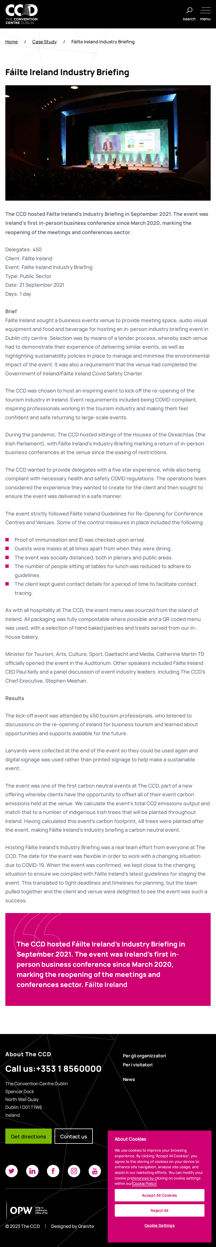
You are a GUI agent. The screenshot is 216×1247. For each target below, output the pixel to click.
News (129, 1079)
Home (11, 41)
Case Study (44, 41)
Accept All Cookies (159, 1195)
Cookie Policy (144, 1183)
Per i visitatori (137, 1064)
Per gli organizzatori (144, 1055)
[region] (160, 1186)
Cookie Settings (160, 1225)
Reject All (159, 1210)
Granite (86, 1226)
